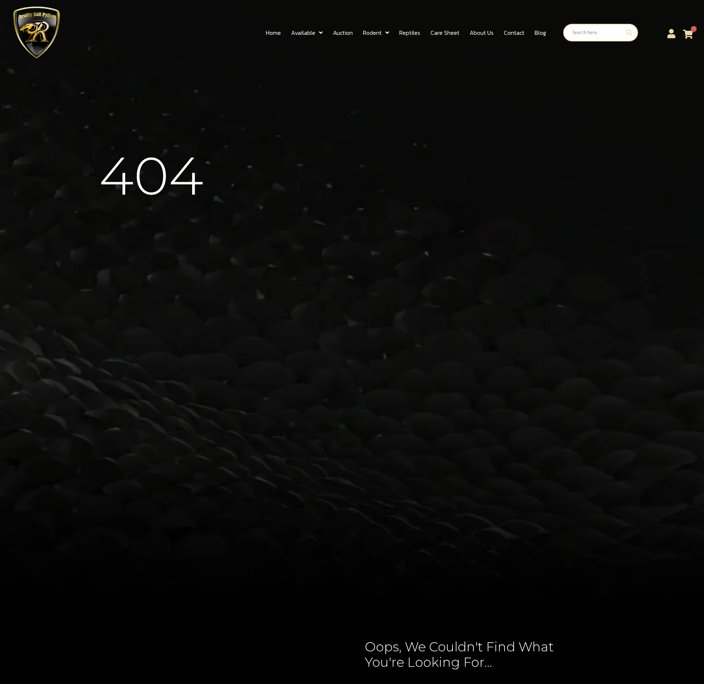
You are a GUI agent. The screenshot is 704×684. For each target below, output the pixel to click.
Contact (514, 32)
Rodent (372, 32)
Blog (540, 32)
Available (303, 32)
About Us (482, 32)
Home (273, 32)
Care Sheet (444, 32)
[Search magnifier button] (629, 32)
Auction (343, 32)
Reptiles (409, 32)
